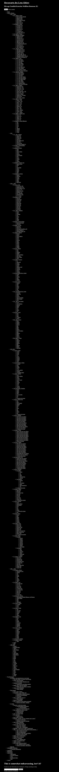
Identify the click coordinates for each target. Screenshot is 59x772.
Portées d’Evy (19, 716)
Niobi (17, 295)
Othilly (18, 279)
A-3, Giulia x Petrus (17, 34)
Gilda (21, 553)
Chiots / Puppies (10, 13)
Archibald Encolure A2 (21, 43)
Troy (17, 124)
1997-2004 (12, 645)
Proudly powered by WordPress (11, 770)
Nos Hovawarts (10, 676)
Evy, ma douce (16, 714)
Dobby (17, 621)
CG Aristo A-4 (19, 29)
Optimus (18, 269)
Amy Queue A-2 (20, 47)
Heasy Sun (18, 524)
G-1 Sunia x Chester (17, 556)
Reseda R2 (18, 205)
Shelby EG (18, 137)
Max (17, 326)
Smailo (18, 161)
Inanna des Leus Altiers (21, 458)
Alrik (17, 578)
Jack (17, 395)
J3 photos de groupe (20, 414)
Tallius (14, 648)
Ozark (17, 265)
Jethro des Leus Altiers (21, 425)
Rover (14, 651)
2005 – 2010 (13, 568)
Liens (11, 756)
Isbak (21, 475)
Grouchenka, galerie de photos (23, 694)
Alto (17, 609)
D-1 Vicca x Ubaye (17, 627)
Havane (18, 522)
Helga (17, 518)
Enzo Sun (18, 591)
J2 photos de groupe (20, 429)
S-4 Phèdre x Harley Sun (18, 162)
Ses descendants (23, 707)
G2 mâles (18, 537)
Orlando (18, 272)
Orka (17, 275)
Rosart (14, 662)
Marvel (18, 337)
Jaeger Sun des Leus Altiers (22, 435)
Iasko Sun (18, 490)
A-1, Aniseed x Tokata (18, 48)
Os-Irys (18, 280)
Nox (17, 215)
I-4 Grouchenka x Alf (18, 457)
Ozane (14, 664)
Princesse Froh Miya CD (21, 229)
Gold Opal (22, 554)
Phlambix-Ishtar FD (20, 231)
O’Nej (14, 675)
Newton (18, 305)
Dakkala (18, 625)
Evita (17, 605)
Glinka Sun (18, 566)
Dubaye (18, 631)
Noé (17, 311)
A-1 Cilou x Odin (17, 608)
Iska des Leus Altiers (20, 462)
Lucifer (18, 382)
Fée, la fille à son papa (18, 717)
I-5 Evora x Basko (17, 442)
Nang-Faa (18, 294)
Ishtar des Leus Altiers (21, 463)
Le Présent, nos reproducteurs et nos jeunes (19, 678)
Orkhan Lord (19, 267)
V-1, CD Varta (19, 75)
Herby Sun (18, 526)
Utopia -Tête (19, 111)
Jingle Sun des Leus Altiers (22, 434)
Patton (17, 242)
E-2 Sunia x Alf (16, 582)
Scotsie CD (18, 138)
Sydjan (17, 159)
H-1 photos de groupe (21, 534)
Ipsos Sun (18, 497)
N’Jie (17, 302)
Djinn (17, 636)
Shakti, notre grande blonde (19, 735)
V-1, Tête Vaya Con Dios (21, 84)
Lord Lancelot (19, 370)
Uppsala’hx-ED (19, 86)
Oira (14, 673)
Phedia (17, 246)
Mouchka (18, 348)
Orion (17, 287)
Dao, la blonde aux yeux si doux (20, 710)
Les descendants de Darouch (22, 706)
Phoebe (18, 234)
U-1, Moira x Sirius (17, 99)
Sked (17, 150)
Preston (18, 240)
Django (18, 632)
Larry (17, 375)
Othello (18, 283)
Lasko (17, 366)
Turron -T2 (18, 116)
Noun (17, 220)
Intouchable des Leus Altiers (22, 453)
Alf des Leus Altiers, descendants (23, 745)
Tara (14, 659)
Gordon (21, 540)
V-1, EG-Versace (20, 74)
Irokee (17, 510)
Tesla (17, 126)
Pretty (17, 237)
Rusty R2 (18, 202)
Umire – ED (19, 100)
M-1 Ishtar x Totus (17, 338)
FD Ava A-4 (19, 30)
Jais (17, 409)
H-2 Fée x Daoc (16, 513)
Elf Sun (18, 593)
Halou (17, 517)
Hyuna (17, 521)
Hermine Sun (19, 527)
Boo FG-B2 (19, 21)
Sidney (17, 175)
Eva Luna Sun (19, 589)
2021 (11, 133)
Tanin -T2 (18, 117)
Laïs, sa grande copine (18, 713)
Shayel (17, 146)
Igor (20, 474)
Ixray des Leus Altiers (21, 452)
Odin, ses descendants (21, 732)
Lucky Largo (19, 380)
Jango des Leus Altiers (21, 419)
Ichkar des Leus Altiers (21, 447)
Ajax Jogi (18, 610)
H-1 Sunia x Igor (17, 523)
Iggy (17, 508)
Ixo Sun (18, 496)
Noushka (18, 214)
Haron (17, 514)
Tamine (15, 674)
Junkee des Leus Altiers (21, 422)
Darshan (18, 624)
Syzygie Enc (19, 143)
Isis (20, 481)
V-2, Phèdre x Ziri (17, 58)
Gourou (21, 543)
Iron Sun (18, 494)
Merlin (17, 329)
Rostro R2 (18, 204)
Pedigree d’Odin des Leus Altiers (23, 733)
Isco (17, 507)
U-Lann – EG (19, 101)
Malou (17, 335)
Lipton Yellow (19, 376)
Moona (17, 322)
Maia (17, 332)
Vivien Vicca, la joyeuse (18, 737)
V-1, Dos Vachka (20, 81)
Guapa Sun (18, 567)
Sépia (17, 153)
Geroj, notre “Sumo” (17, 691)
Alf (17, 577)
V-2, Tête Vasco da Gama (22, 70)
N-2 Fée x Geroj (17, 312)
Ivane (17, 502)
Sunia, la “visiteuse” (17, 738)
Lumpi (17, 351)
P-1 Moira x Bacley (17, 232)
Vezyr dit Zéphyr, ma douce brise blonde (22, 679)
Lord (17, 384)
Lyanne (18, 386)
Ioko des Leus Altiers (21, 451)
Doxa (17, 620)
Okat (14, 670)
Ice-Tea (21, 478)
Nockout (18, 292)
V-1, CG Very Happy (21, 76)
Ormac (17, 270)
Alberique (18, 602)
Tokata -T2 (18, 118)
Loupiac (18, 371)
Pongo (17, 245)
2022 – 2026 (13, 14)
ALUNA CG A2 (19, 40)
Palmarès (12, 746)
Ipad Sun (18, 491)
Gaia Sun (18, 564)
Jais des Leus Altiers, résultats (22, 702)
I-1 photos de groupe (21, 511)
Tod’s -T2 (18, 114)
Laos (17, 365)
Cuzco (14, 642)
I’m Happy (22, 483)
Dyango (18, 629)
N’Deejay (18, 317)
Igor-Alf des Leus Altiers (21, 460)
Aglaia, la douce (16, 741)
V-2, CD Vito (19, 62)
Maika (17, 346)
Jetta (17, 410)
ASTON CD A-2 (20, 38)
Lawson (18, 387)
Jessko (17, 389)
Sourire (18, 154)
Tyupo (17, 132)
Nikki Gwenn (19, 299)
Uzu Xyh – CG (19, 90)
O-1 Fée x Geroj (17, 281)
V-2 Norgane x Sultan (18, 638)
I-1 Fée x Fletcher (17, 501)
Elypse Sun (18, 594)
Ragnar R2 (18, 200)
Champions (9, 750)
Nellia (17, 310)
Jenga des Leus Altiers (21, 418)
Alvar (17, 575)
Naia (17, 218)
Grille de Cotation (14, 755)
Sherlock (18, 176)
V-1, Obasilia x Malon (18, 72)
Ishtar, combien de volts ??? (19, 697)
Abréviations (13, 754)
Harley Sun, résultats (21, 726)
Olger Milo (15, 653)
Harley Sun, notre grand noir (19, 724)
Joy (17, 397)
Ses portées (18, 696)
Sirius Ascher (19, 155)
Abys (17, 600)
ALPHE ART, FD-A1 (21, 54)
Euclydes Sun (19, 583)
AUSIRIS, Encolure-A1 (21, 57)
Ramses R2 (18, 203)
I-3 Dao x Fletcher (17, 469)
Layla (17, 354)
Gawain (21, 544)
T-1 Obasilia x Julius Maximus (20, 121)
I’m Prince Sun (19, 492)
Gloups (21, 539)
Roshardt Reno (16, 647)
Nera (17, 313)
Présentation (10, 751)
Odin (14, 660)
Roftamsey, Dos (19, 194)
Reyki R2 (18, 208)
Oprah (17, 274)
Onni (17, 284)
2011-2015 (12, 349)
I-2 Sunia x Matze (17, 489)
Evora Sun (18, 586)
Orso (17, 285)
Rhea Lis (15, 665)
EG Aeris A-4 (19, 26)
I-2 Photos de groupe (21, 500)
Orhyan (15, 668)
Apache (18, 572)
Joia (17, 400)
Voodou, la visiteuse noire (19, 740)
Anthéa (18, 580)
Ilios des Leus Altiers (21, 464)
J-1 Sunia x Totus (17, 430)
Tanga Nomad (16, 669)
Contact (9, 760)
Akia (17, 599)
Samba (17, 178)
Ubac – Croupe (19, 110)
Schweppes (18, 167)
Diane (17, 637)
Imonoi (21, 480)
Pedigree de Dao (20, 711)
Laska (17, 377)
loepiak (18, 357)
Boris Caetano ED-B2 (21, 16)
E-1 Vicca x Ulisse (17, 603)
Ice (20, 473)
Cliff (14, 643)
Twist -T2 (18, 119)
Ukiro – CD (19, 102)
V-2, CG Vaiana (19, 63)
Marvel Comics (19, 330)
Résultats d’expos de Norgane (22, 721)
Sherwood (18, 182)
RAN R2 (18, 198)
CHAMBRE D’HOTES (12, 748)
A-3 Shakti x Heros (17, 570)
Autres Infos (10, 753)
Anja (17, 614)
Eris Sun (18, 584)
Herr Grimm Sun (20, 532)
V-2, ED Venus (19, 59)
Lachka (18, 367)
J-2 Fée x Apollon (17, 415)
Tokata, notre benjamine (18, 687)
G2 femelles (19, 548)
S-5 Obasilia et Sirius (18, 173)
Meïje (17, 321)
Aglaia (17, 615)
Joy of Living (19, 394)
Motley (18, 323)
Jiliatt (17, 408)
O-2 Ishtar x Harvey (17, 259)
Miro (17, 344)
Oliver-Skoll (19, 257)
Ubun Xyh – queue (20, 97)
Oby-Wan (18, 256)
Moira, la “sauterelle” (18, 700)
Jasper (17, 391)
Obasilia (18, 252)
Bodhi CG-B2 (19, 19)
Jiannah (18, 404)
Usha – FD (18, 105)
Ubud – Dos (19, 108)
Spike (17, 171)
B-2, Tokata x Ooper (17, 15)
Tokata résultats (19, 689)
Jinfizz (17, 411)
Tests (11, 759)
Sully (17, 160)
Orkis (17, 258)
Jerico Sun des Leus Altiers (22, 432)
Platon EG (18, 227)
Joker (17, 393)
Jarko (17, 402)
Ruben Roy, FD (19, 191)
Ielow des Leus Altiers (21, 449)
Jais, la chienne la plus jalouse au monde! (22, 701)
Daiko (17, 634)
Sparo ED (18, 135)
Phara (17, 241)
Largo (17, 356)
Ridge (14, 658)
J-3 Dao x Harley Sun (18, 399)
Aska (17, 581)
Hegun (17, 519)
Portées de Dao (19, 712)
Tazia (14, 656)
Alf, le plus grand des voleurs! (20, 743)
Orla (17, 249)
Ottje (17, 251)
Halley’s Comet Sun (20, 530)
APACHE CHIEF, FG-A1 (22, 56)
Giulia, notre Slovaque (18, 680)
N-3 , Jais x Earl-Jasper (18, 301)
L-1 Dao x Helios (17, 373)
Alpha (17, 613)
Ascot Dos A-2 (19, 45)
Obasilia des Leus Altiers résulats (23, 684)
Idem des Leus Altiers (21, 443)
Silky (17, 165)
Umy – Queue (19, 112)
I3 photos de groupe (20, 487)
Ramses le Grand (20, 222)
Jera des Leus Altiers (20, 421)
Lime (17, 361)
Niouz (17, 216)
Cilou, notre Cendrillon (18, 722)
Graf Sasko (22, 546)
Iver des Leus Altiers (20, 445)
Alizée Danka (19, 598)
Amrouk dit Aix (19, 571)
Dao (17, 619)
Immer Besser (19, 503)
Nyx (17, 308)
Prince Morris (19, 236)
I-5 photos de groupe (21, 456)
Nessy (17, 211)
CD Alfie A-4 (19, 27)
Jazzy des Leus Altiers (21, 424)
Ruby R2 (18, 207)
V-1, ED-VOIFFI (20, 73)
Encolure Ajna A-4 (20, 32)
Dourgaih (18, 622)
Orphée (18, 264)
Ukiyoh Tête (19, 96)
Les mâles (18, 470)
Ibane (21, 484)
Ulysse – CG (19, 103)
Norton (18, 296)
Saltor (17, 168)
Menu (6, 9)
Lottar (17, 353)
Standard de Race (14, 757)
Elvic (17, 607)
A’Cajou (18, 611)
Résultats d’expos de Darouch (22, 708)
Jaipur (17, 392)
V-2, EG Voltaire (20, 61)
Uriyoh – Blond (19, 94)
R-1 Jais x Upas (16, 184)
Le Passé (12, 703)
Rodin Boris (16, 654)
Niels (17, 307)
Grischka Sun (19, 562)
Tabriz (14, 667)
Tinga (14, 672)
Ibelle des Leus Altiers (21, 459)
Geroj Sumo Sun (20, 565)
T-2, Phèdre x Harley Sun (19, 113)
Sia (17, 166)
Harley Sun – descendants (22, 727)
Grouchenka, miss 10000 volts (20, 692)
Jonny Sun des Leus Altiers (22, 440)
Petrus (17, 235)
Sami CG (18, 139)
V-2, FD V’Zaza (20, 64)
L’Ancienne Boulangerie (15, 749)
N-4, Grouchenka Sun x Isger (19, 291)
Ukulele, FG (19, 106)
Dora (17, 618)
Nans (17, 316)
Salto (17, 149)
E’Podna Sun (19, 588)
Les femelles (19, 479)
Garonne (21, 551)
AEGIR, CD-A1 (20, 52)
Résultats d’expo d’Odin (21, 734)
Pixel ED (18, 226)
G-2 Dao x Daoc (17, 535)
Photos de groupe (20, 441)
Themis (18, 129)
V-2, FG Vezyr (19, 65)
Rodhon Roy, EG (20, 187)
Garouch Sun (19, 560)
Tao (17, 127)
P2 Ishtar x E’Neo (17, 225)
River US (18, 224)
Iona (17, 512)
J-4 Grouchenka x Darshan (19, 388)
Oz (17, 260)
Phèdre (17, 247)
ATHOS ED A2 (19, 36)
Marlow (18, 340)
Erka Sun (18, 592)
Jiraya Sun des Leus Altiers (22, 438)
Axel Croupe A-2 (20, 46)
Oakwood (18, 262)
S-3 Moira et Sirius (17, 148)
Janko (17, 405)
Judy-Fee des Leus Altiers (22, 426)
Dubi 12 (18, 626)
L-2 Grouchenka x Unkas (18, 362)
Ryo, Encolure (19, 193)
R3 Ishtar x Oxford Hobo (18, 221)
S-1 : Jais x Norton (17, 134)
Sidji (17, 156)
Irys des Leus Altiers (20, 467)
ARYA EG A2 (19, 37)
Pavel (17, 238)
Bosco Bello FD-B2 (20, 20)
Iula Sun (18, 495)
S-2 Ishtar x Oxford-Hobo (19, 145)
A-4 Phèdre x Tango (17, 24)
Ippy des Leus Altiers (21, 448)
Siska (17, 180)
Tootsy (14, 652)
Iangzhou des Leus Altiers (22, 454)
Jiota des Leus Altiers (21, 427)
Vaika (17, 641)
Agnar (17, 576)
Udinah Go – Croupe (21, 95)
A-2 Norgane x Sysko (18, 595)
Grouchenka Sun (20, 561)
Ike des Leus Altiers (20, 465)
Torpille (15, 663)
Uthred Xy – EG (20, 87)
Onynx (17, 263)
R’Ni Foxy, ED (19, 186)
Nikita (17, 306)
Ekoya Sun (18, 587)
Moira (17, 334)
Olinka (17, 253)
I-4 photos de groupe (21, 468)
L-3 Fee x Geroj (16, 350)
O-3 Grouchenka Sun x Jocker (20, 273)
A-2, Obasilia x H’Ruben (18, 35)
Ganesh (21, 541)
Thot (17, 123)
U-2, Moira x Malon (17, 85)
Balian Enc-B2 (19, 22)
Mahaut (18, 345)
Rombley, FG (19, 192)
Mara (17, 328)
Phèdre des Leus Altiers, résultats (23, 686)
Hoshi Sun (18, 529)
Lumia (17, 360)
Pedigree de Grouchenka (21, 695)
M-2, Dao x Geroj (17, 319)
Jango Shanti (19, 403)
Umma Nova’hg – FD (21, 91)
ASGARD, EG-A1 (20, 51)
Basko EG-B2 (19, 18)
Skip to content (11, 9)
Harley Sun (18, 533)
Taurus (17, 130)
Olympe (18, 268)
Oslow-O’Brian (19, 254)
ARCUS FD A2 (19, 41)
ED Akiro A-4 (19, 25)
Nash (17, 213)
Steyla (17, 170)
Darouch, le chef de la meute (19, 705)
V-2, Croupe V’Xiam (21, 69)
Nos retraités (13, 690)
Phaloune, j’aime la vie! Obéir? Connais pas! (23, 728)
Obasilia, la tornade (17, 683)
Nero (17, 314)
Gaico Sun (18, 557)
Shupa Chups (19, 151)
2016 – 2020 (13, 183)
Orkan (17, 286)
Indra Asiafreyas (23, 485)
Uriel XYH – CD (20, 89)
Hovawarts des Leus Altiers (16, 2)
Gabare (21, 545)
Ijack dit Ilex (22, 476)
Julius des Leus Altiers (21, 420)
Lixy (17, 355)
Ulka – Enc (18, 107)
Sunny (17, 157)
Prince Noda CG (20, 230)
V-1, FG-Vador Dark (20, 79)
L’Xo (17, 368)
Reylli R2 (18, 209)
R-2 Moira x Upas (17, 197)
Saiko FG (18, 141)
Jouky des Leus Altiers (21, 416)
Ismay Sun (18, 499)
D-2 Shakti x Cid (17, 616)
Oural (14, 657)
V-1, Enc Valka (19, 80)
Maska (17, 341)
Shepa (17, 181)
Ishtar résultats (19, 699)
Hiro (17, 516)
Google (21, 538)
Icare (17, 506)
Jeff (17, 407)
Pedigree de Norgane (21, 719)
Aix (17, 573)
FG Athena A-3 (19, 31)
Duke (17, 630)
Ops (17, 289)
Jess (17, 413)
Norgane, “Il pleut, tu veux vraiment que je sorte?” (24, 718)
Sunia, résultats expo (20, 739)
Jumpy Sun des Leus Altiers (22, 431)
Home (8, 11)
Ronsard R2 (19, 199)
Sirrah (17, 177)
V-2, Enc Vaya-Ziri (20, 67)
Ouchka (18, 276)
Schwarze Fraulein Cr (21, 144)
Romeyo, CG (19, 189)
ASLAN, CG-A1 (20, 53)
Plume (17, 243)
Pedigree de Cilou (20, 723)
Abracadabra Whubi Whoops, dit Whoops (25, 597)
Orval (17, 290)
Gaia (21, 549)
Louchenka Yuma (20, 372)
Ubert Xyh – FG (20, 92)
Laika (17, 381)
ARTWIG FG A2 (20, 42)
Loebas (18, 359)
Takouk (18, 128)
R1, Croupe (18, 195)
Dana (17, 635)
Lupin (17, 383)
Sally (17, 172)
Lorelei (18, 378)
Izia (20, 486)
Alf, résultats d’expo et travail (23, 744)
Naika (17, 219)
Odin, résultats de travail (21, 730)
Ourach (15, 646)
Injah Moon (19, 505)
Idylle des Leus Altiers (21, 446)
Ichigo (21, 472)
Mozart (18, 324)
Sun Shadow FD (20, 140)
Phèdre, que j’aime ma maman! (20, 685)
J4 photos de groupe (20, 398)
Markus (18, 343)
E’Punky (18, 604)
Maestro (18, 333)
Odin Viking (16, 649)
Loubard (18, 364)
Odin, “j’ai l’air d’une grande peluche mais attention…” (25, 729)
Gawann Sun (19, 559)
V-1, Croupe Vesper (20, 83)
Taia (17, 122)
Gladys (21, 555)
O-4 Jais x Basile (17, 248)
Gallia (21, 550)
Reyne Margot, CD (20, 188)
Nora (17, 300)
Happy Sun (18, 528)
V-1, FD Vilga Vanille (21, 78)
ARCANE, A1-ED (20, 49)
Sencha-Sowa (19, 164)
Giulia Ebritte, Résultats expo (22, 681)
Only (17, 278)
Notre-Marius (19, 303)
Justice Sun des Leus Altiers (22, 436)
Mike (17, 327)
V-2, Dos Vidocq (20, 68)
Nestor (17, 318)
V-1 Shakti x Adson (17, 640)
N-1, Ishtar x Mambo (18, 210)
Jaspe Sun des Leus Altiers (22, 437)
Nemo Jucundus (19, 297)
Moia (17, 339)
